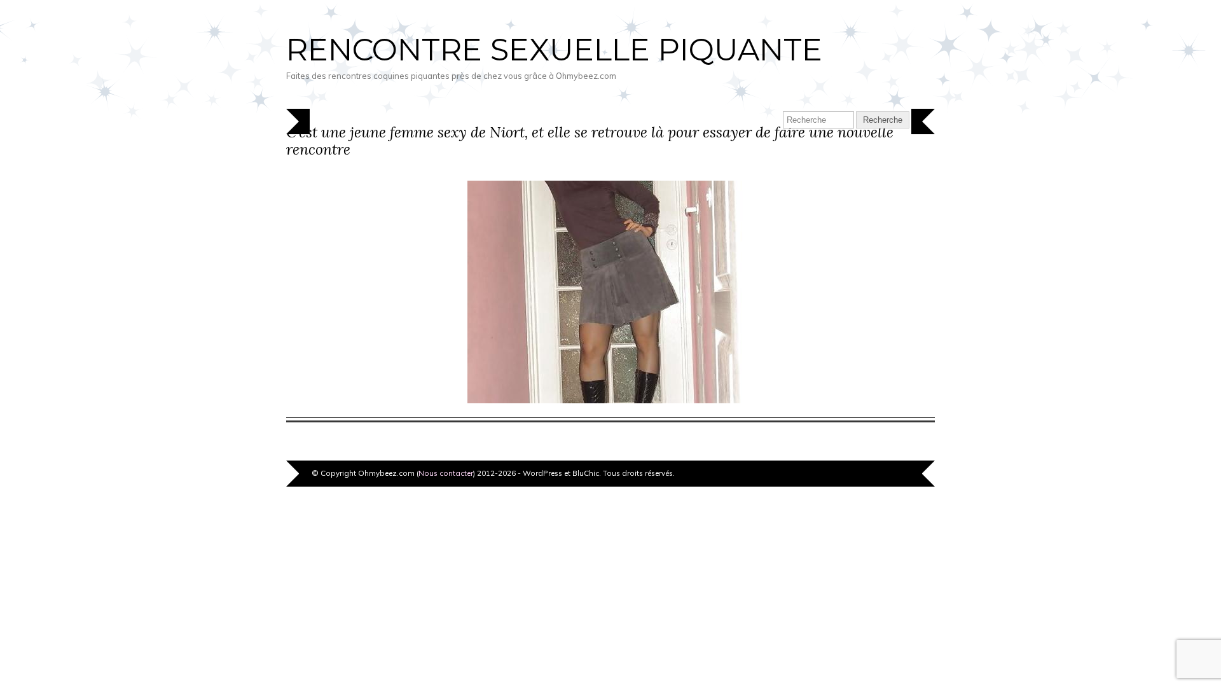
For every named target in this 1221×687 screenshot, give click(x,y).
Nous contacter (445, 473)
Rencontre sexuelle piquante (554, 49)
